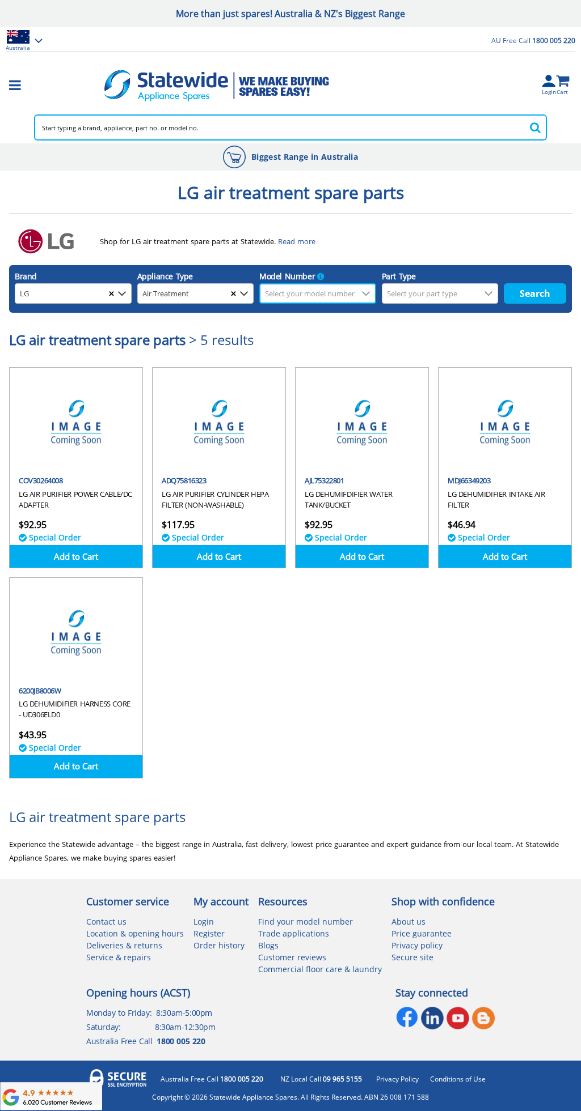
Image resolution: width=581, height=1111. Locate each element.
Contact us (106, 921)
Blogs (268, 945)
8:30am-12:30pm (185, 1026)
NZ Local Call (321, 1079)
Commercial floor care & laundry (320, 969)
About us (408, 921)
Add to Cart (76, 556)
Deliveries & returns (124, 945)
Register (209, 933)
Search (535, 293)
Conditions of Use (458, 1079)
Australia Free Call (212, 1079)
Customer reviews (292, 957)
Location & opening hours (135, 933)
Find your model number (305, 921)
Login (203, 921)
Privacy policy (417, 945)
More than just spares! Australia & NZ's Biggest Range (290, 13)
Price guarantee (421, 933)
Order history (219, 945)
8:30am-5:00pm (184, 1012)
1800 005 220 (181, 1041)
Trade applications (293, 933)
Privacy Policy (397, 1079)
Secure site (412, 957)
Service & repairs (118, 957)
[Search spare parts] (536, 127)
